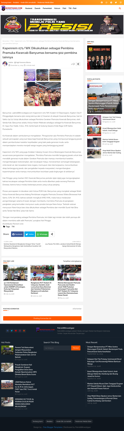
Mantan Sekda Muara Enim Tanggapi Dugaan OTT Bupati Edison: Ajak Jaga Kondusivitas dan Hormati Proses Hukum (105, 386)
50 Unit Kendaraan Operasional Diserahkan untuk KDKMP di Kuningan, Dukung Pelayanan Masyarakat (14, 287)
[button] (119, 8)
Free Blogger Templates (52, 427)
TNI (12, 41)
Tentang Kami (6, 2)
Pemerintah (47, 8)
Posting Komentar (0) (42, 318)
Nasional (28, 8)
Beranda (6, 41)
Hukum (57, 8)
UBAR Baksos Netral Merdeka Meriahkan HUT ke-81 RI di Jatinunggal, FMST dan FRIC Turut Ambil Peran (26, 387)
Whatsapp (43, 234)
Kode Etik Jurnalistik (28, 2)
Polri (64, 8)
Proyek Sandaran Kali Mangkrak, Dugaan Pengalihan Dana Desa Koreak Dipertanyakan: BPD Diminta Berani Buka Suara (26, 369)
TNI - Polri (72, 8)
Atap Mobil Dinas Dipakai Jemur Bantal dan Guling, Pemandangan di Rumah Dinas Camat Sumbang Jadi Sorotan (104, 398)
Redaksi (16, 2)
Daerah (37, 8)
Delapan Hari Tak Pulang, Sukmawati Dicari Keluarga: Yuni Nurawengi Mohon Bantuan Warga (112, 120)
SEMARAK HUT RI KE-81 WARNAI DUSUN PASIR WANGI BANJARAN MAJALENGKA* (24, 402)
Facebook (18, 234)
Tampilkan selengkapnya (72, 261)
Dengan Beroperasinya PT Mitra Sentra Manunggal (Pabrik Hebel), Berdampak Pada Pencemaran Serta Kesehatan (104, 349)
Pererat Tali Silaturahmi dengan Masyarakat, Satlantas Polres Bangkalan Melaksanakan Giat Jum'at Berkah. (26, 352)
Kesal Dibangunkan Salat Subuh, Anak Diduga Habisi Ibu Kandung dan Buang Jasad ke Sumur (112, 131)
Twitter (31, 234)
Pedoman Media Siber (46, 2)
